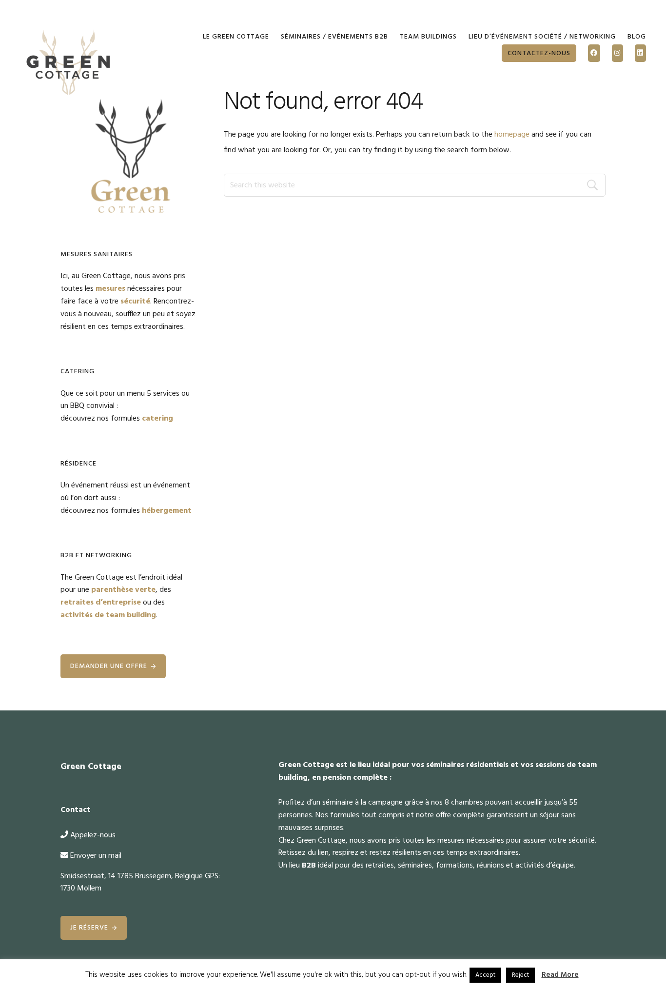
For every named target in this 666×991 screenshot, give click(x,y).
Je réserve (89, 927)
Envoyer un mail (95, 855)
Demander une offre (108, 666)
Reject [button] (520, 975)
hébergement (167, 511)
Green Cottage (69, 63)
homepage (511, 134)
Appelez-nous (93, 835)
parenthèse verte (123, 590)
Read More (560, 975)
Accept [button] (485, 975)
